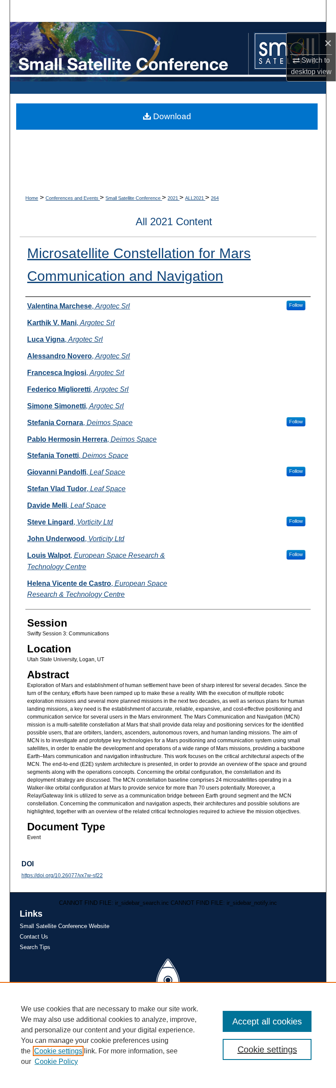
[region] (168, 1035)
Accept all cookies (267, 1021)
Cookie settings (58, 1051)
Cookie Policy (56, 1061)
